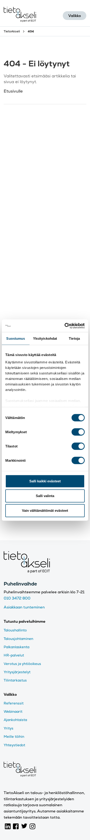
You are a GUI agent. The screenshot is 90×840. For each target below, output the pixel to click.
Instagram (33, 826)
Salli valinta (45, 496)
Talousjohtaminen (18, 638)
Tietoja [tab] (74, 338)
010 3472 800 (17, 598)
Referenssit (14, 703)
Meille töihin (14, 736)
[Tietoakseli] (20, 15)
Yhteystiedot (14, 745)
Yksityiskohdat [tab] (45, 338)
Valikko (74, 15)
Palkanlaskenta (16, 647)
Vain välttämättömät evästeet (45, 510)
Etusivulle (13, 91)
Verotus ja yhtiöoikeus (22, 664)
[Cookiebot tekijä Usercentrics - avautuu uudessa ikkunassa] (65, 326)
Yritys (8, 728)
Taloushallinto (15, 630)
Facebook (16, 826)
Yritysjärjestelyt (17, 672)
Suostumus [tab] (15, 338)
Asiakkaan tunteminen (24, 607)
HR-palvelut (14, 655)
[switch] (78, 432)
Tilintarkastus (15, 680)
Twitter (24, 826)
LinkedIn (8, 826)
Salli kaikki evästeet (45, 481)
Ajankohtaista (15, 720)
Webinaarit (13, 711)
